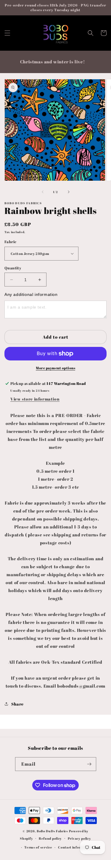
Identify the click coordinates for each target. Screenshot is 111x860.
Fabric (10, 241)
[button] (7, 33)
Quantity (12, 268)
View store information (34, 399)
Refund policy (50, 838)
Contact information (75, 847)
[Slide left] (42, 191)
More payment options (55, 367)
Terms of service (38, 847)
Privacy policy (79, 838)
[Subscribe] (89, 764)
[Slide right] (68, 191)
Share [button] (17, 704)
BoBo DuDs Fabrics (53, 831)
